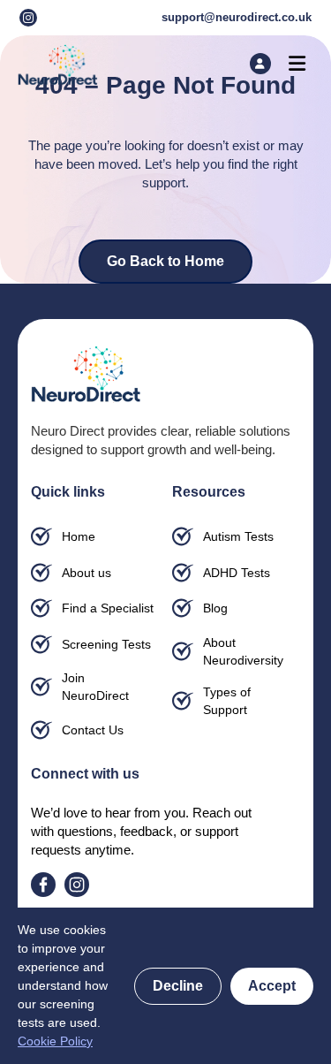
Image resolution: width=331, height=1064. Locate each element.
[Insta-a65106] (28, 18)
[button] (297, 63)
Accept (272, 985)
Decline (178, 985)
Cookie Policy (55, 1041)
